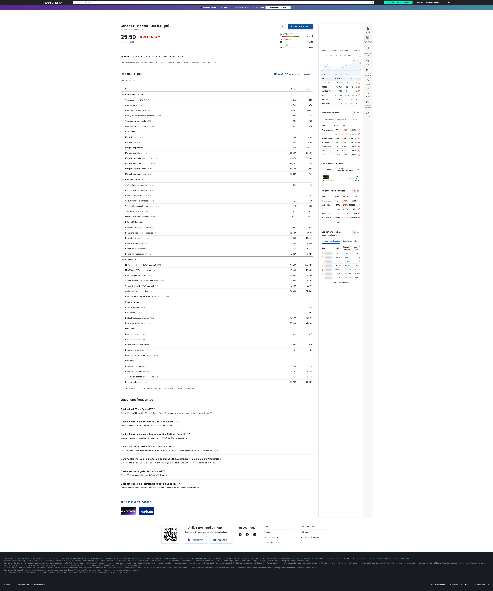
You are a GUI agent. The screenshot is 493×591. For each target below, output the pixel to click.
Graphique (137, 56)
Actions (354, 51)
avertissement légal (481, 585)
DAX (323, 95)
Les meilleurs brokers (332, 163)
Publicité (304, 532)
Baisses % (353, 119)
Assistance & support (310, 537)
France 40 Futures (328, 83)
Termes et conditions (437, 585)
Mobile (267, 532)
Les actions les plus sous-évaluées (332, 233)
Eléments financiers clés (130, 63)
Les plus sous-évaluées (331, 241)
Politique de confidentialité (459, 585)
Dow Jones (326, 103)
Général (125, 56)
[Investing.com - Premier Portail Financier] (53, 2)
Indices (334, 51)
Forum (181, 56)
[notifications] (444, 2)
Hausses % (341, 119)
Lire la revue (357, 178)
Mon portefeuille (271, 537)
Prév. (215, 63)
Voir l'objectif (305, 36)
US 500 (324, 87)
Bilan (162, 63)
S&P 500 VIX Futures (329, 91)
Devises (325, 51)
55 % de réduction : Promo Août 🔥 (398, 2)
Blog (266, 527)
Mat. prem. (344, 51)
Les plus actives (328, 119)
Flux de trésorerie (173, 63)
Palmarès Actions (330, 112)
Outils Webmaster (271, 542)
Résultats (206, 63)
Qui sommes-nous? (309, 527)
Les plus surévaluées (351, 241)
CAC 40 (325, 79)
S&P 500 (325, 99)
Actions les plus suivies (333, 190)
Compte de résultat (149, 63)
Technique (169, 56)
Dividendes (195, 63)
